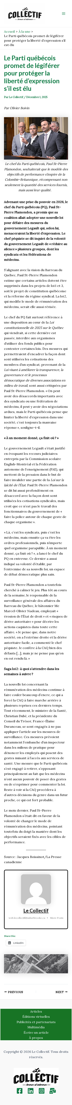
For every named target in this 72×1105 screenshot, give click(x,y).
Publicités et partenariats (36, 1022)
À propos (36, 1038)
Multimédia (36, 1027)
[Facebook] (19, 1091)
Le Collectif (36, 910)
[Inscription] (52, 1091)
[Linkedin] (30, 1091)
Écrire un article (36, 1032)
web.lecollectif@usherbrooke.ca (27, 917)
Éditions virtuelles (36, 1017)
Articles (36, 1011)
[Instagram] (41, 1091)
